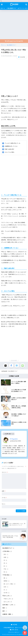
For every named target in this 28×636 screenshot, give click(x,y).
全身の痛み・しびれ (8, 604)
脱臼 (4, 611)
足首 (6, 586)
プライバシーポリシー (13, 632)
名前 (4, 491)
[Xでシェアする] (5, 365)
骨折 (4, 608)
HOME (14, 625)
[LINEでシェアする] (22, 365)
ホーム (3, 8)
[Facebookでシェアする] (11, 365)
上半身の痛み (7, 551)
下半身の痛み (7, 575)
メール (4, 497)
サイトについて (20, 627)
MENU (25, 633)
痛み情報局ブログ (12, 8)
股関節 (6, 581)
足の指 (6, 592)
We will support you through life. (14, 41)
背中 (6, 554)
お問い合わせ (14, 629)
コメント (5, 472)
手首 (6, 569)
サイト (3, 504)
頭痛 (6, 557)
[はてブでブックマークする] (17, 365)
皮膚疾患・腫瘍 (7, 614)
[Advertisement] (14, 24)
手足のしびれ (7, 595)
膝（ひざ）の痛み (9, 584)
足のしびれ (8, 601)
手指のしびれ (8, 598)
